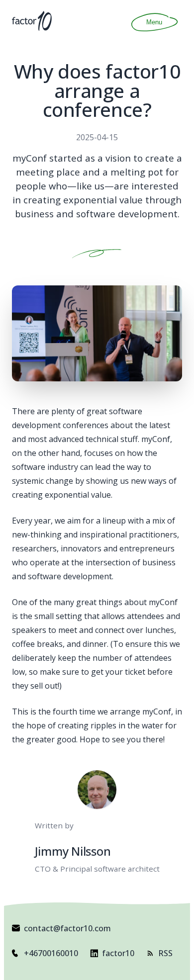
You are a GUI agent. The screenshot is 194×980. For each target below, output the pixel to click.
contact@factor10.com (67, 928)
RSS (165, 953)
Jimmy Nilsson (73, 851)
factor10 (118, 953)
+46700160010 (51, 953)
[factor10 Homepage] (32, 21)
